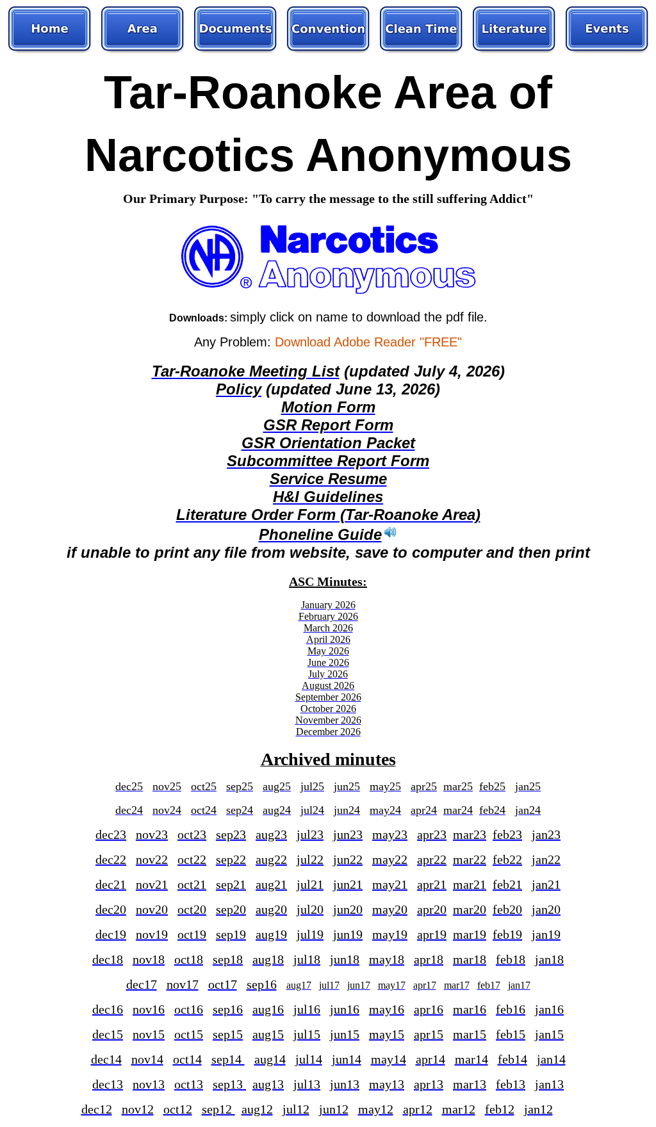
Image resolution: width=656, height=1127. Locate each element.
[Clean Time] (421, 29)
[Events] (607, 29)
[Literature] (514, 29)
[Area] (142, 29)
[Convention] (328, 29)
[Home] (49, 29)
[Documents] (235, 29)
